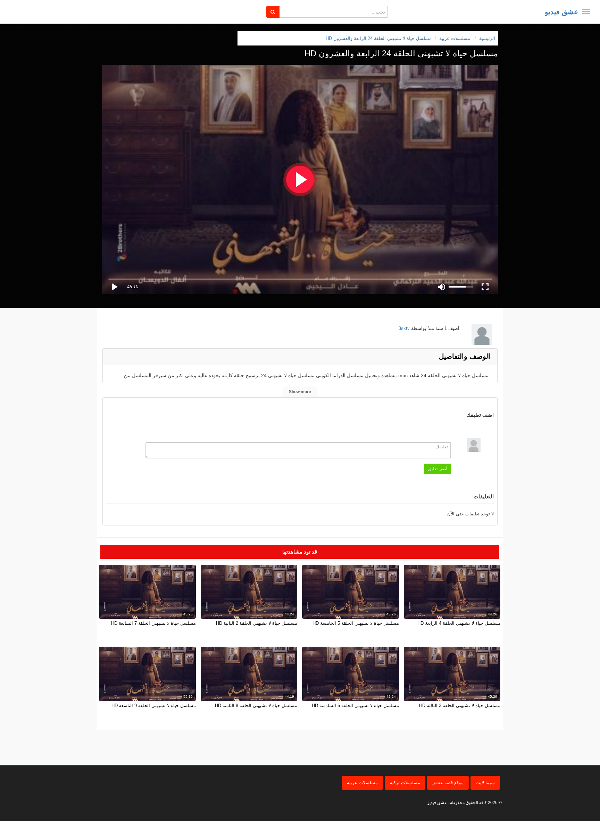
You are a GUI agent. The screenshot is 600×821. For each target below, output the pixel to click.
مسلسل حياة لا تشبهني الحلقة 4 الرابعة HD (458, 623)
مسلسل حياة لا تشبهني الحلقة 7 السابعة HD (153, 623)
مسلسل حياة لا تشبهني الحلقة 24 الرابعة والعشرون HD (379, 38)
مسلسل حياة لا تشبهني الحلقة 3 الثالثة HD (459, 705)
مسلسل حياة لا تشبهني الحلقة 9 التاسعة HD (153, 705)
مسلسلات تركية (405, 782)
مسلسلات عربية (362, 782)
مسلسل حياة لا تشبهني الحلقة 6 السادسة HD (355, 705)
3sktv (404, 328)
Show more (300, 391)
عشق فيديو (561, 12)
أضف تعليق (437, 468)
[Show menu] (586, 11)
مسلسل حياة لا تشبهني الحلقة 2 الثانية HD (256, 623)
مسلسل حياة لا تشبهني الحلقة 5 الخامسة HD (355, 623)
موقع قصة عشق (448, 782)
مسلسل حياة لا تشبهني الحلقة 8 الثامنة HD (256, 705)
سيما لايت (485, 782)
